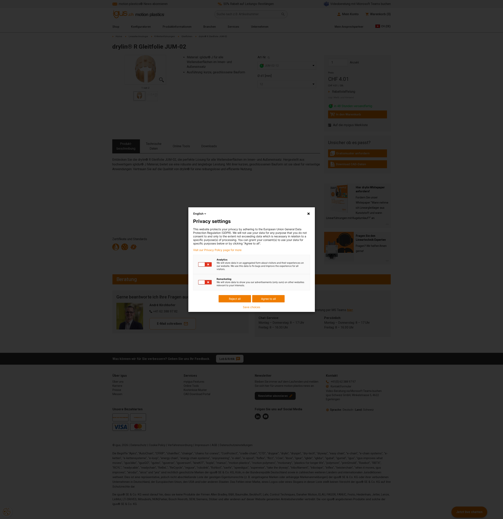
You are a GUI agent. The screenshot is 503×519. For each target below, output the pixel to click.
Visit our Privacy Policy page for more (217, 250)
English (198, 213)
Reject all (235, 298)
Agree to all (268, 298)
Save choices (251, 307)
